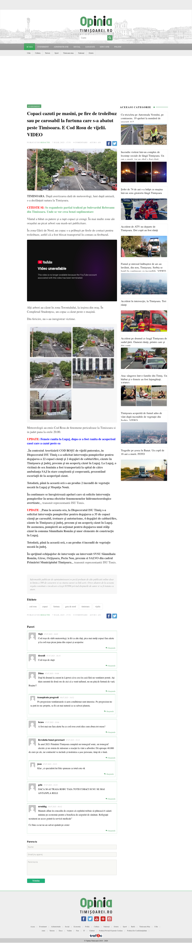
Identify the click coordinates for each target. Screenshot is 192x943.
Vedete (69, 930)
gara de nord (70, 606)
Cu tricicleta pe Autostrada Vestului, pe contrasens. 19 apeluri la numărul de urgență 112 (142, 118)
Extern (91, 53)
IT (84, 930)
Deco (61, 930)
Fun (77, 930)
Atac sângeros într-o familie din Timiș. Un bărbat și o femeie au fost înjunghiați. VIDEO (144, 379)
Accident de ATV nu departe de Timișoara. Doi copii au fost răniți (139, 228)
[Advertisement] (96, 78)
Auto (43, 930)
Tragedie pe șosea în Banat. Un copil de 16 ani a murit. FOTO (142, 452)
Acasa (29, 46)
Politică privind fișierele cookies (111, 930)
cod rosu (33, 606)
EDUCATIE (104, 46)
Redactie (45, 142)
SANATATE (90, 46)
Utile (28, 53)
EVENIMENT (43, 46)
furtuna (56, 606)
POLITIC (118, 46)
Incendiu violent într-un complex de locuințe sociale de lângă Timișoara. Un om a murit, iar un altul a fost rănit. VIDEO (142, 157)
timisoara (85, 606)
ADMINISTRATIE (61, 46)
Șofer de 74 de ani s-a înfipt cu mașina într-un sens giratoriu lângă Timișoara (142, 191)
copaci (45, 606)
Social (67, 926)
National (81, 53)
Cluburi (92, 930)
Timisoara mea (68, 53)
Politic (87, 926)
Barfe (133, 926)
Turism (47, 53)
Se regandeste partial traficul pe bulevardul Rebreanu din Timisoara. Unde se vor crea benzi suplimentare (70, 209)
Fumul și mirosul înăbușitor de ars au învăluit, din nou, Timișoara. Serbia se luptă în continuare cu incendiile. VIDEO (143, 267)
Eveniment (43, 926)
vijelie (97, 606)
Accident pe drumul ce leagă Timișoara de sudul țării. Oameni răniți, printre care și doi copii (144, 341)
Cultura (37, 53)
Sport (56, 53)
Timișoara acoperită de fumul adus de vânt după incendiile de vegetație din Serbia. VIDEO (141, 416)
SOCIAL (77, 46)
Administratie (56, 926)
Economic (77, 926)
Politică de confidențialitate (137, 930)
